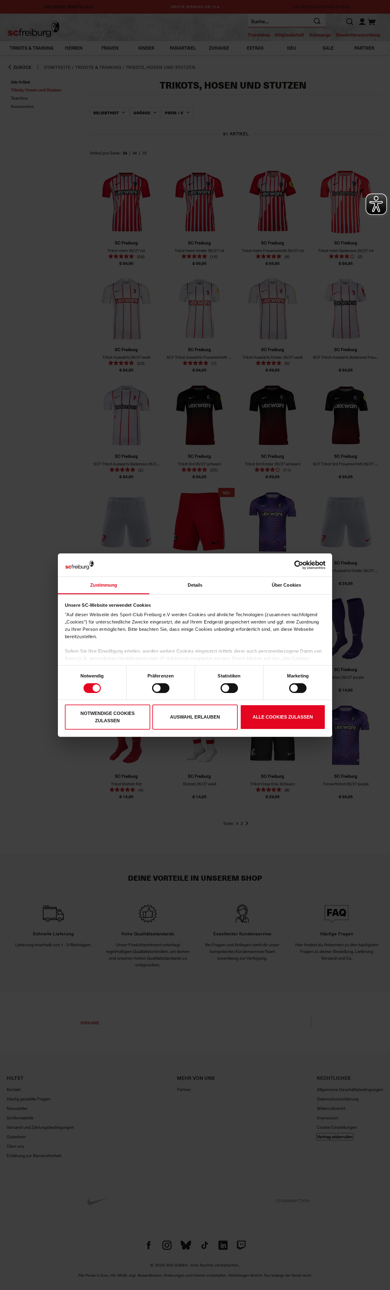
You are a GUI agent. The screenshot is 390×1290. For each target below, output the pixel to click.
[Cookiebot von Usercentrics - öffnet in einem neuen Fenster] (298, 565)
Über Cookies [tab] (286, 585)
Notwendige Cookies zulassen (107, 717)
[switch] (160, 688)
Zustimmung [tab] (103, 585)
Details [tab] (195, 585)
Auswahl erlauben (195, 717)
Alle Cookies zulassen (283, 717)
